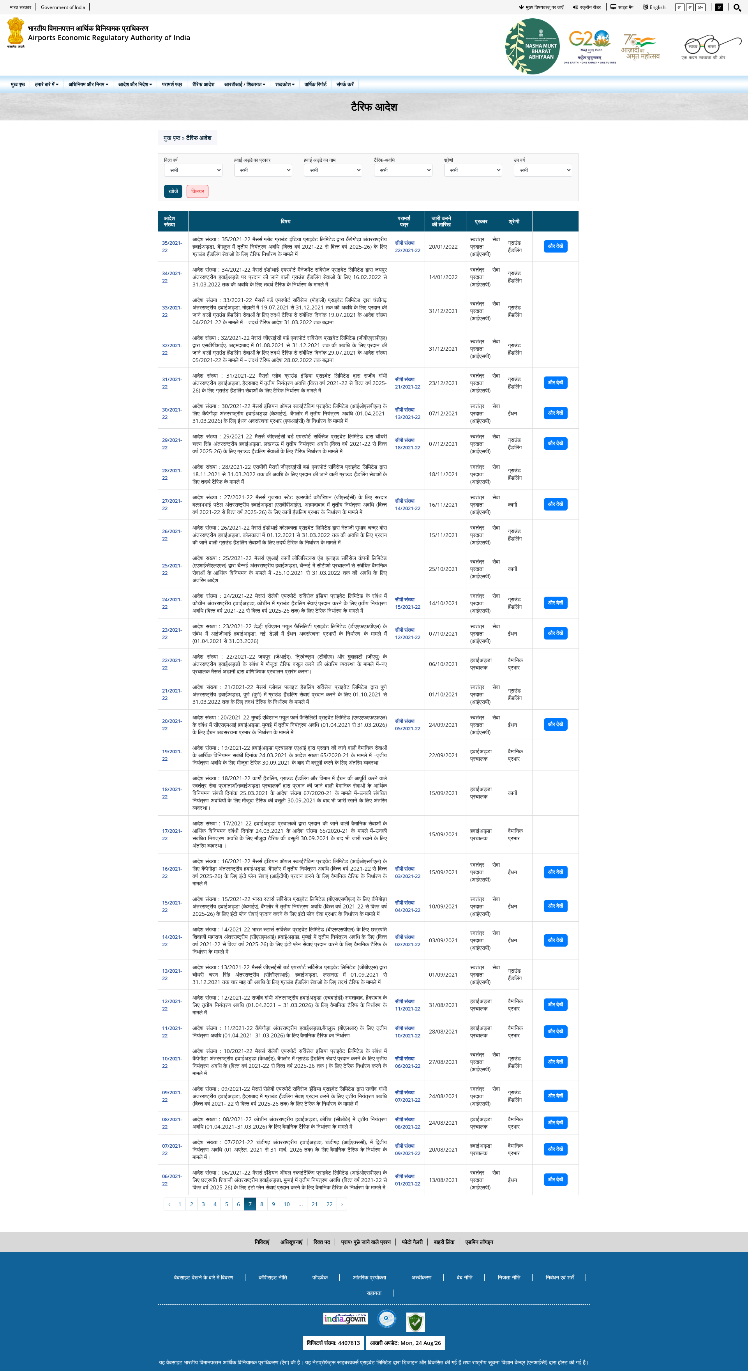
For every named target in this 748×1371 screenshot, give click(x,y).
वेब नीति (465, 1277)
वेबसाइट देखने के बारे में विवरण (203, 1277)
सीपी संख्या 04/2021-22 (407, 906)
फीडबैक (320, 1277)
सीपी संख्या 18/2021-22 (407, 443)
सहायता (374, 1293)
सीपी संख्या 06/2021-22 (407, 1062)
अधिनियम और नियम (87, 84)
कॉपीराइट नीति (273, 1277)
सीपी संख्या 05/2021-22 (407, 724)
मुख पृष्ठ (18, 84)
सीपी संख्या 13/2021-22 (407, 413)
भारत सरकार (20, 7)
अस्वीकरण (421, 1277)
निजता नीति (509, 1277)
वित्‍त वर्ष (171, 160)
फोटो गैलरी (412, 1242)
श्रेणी (448, 160)
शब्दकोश (283, 84)
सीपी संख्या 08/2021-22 (407, 1123)
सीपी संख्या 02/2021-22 (407, 940)
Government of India (63, 7)
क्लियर (197, 191)
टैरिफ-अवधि (384, 160)
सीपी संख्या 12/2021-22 (407, 633)
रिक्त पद (322, 1242)
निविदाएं (262, 1242)
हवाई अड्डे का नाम (319, 160)
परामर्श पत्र (172, 84)
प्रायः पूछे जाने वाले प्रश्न (366, 1242)
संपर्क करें (345, 84)
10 (287, 1204)
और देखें (555, 245)
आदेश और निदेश (133, 84)
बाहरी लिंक (444, 1242)
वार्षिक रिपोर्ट (315, 84)
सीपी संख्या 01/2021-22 (407, 1180)
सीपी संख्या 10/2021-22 (407, 1032)
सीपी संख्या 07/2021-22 (407, 1096)
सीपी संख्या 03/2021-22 (407, 872)
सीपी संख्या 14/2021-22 (407, 504)
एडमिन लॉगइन (479, 1242)
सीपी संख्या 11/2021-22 (407, 1005)
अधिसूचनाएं (291, 1242)
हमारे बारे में (45, 84)
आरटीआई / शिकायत (243, 84)
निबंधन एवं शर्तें (560, 1277)
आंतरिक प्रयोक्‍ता (369, 1277)
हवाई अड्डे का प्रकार (252, 160)
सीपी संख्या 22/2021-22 (407, 246)
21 (315, 1204)
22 (329, 1204)
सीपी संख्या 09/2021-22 (407, 1149)
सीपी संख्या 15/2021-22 (407, 603)
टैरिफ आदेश (203, 84)
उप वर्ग (519, 160)
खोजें (173, 191)
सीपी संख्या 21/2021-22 (407, 383)
